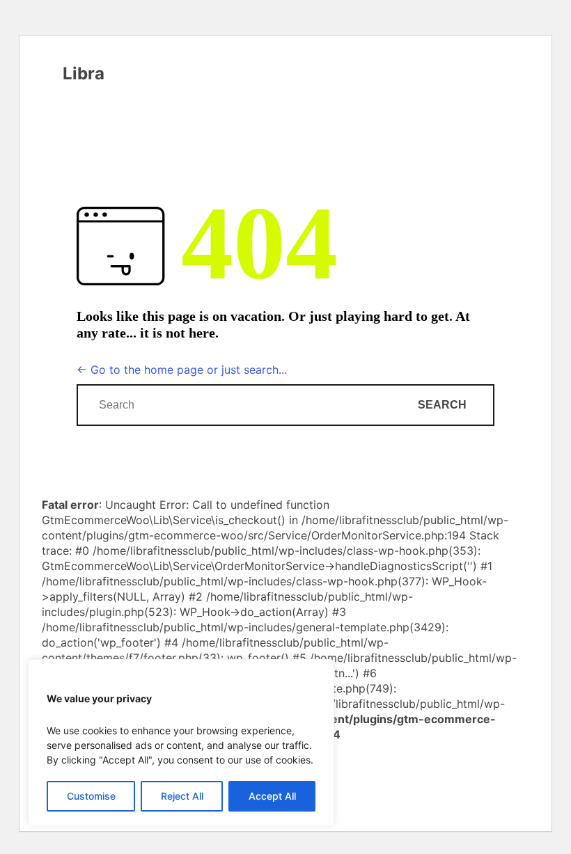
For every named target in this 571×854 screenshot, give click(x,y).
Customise (91, 796)
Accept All (272, 796)
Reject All (182, 796)
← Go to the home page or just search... (182, 370)
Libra (83, 74)
